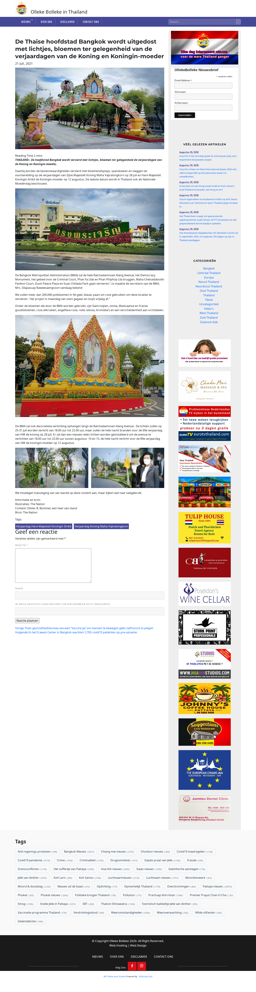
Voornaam (180, 91)
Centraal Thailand (208, 273)
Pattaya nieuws (217, 886)
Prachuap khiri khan (165, 895)
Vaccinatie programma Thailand (42, 912)
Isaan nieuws (149, 869)
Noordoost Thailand (209, 286)
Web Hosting (118, 945)
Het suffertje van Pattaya (73, 869)
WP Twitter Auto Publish (115, 976)
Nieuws (26, 21)
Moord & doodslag (34, 886)
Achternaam (181, 102)
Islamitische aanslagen (186, 869)
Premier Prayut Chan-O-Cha (211, 895)
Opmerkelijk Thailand (142, 886)
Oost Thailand (209, 291)
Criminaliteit (91, 860)
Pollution (132, 895)
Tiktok (209, 300)
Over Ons (46, 21)
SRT (88, 904)
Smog (25, 904)
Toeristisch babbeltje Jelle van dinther (169, 904)
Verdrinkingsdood (88, 912)
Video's (209, 309)
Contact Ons (91, 21)
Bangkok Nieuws (78, 851)
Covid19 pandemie (33, 860)
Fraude (194, 860)
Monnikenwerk (198, 878)
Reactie (21, 545)
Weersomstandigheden (130, 912)
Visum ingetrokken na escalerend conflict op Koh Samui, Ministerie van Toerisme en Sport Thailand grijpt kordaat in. (208, 203)
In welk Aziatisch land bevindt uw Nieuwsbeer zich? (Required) (62, 604)
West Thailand (209, 313)
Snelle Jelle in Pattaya (57, 904)
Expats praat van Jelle (162, 860)
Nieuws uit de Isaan (73, 886)
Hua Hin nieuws (115, 869)
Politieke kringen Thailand (95, 895)
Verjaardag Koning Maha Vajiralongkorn (101, 526)
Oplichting (107, 886)
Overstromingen (181, 886)
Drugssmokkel (123, 860)
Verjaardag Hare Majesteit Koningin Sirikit (43, 526)
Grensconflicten (32, 869)
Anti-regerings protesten (37, 851)
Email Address (183, 80)
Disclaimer (67, 21)
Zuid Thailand (209, 317)
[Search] (238, 22)
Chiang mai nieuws (117, 851)
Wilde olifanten (208, 912)
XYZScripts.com (145, 976)
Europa (209, 277)
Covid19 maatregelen (194, 851)
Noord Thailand (209, 282)
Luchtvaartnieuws (123, 878)
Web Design (138, 945)
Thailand (209, 295)
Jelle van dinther (32, 878)
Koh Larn (62, 878)
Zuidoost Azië (209, 322)
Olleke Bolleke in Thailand (59, 12)
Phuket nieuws (54, 895)
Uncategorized (209, 304)
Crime (64, 860)
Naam (19, 588)
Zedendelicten (30, 921)
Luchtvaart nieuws (162, 878)
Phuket (25, 895)
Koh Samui (89, 878)
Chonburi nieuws (155, 851)
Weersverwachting (172, 912)
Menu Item (132, 966)
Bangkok (209, 268)
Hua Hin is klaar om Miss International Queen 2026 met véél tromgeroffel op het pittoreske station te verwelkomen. (207, 173)
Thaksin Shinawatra (117, 904)
